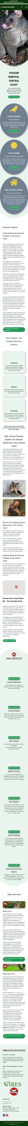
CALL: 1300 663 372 (14, 60)
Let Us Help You (14, 97)
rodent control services (15, 919)
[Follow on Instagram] (7, 1115)
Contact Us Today (9, 640)
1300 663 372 (14, 1)
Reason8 (17, 1124)
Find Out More (13, 768)
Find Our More (13, 678)
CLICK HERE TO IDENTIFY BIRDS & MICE (13, 1036)
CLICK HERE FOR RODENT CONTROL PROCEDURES (13, 959)
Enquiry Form (7, 1103)
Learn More (14, 131)
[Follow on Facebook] (4, 1115)
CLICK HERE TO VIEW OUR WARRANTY (11, 329)
